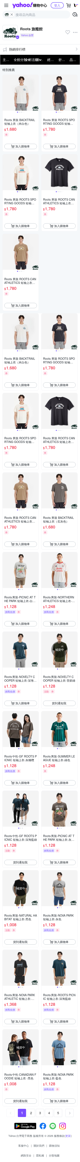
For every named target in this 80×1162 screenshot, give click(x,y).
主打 (6, 59)
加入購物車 (22, 146)
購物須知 (54, 1145)
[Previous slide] (5, 93)
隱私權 (40, 1155)
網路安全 (26, 1155)
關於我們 (39, 1145)
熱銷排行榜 (17, 49)
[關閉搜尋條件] (12, 14)
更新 (68, 1136)
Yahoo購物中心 (29, 5)
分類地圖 (54, 1155)
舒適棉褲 (62, 59)
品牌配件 (74, 59)
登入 (57, 5)
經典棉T (51, 59)
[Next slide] (36, 93)
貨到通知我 (59, 703)
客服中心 (23, 1145)
